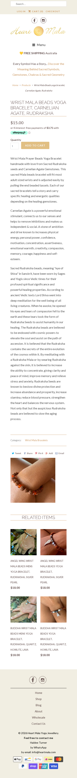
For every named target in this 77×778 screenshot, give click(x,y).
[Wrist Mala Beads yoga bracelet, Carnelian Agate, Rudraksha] (32, 480)
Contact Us (38, 723)
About (38, 711)
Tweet (18, 453)
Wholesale (38, 717)
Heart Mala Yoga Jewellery (43, 733)
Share (30, 453)
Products (25, 85)
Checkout (53, 11)
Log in (21, 11)
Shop (39, 699)
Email (61, 453)
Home (38, 692)
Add (51, 453)
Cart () (37, 11)
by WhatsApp (38, 747)
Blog (38, 705)
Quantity (15, 139)
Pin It (40, 453)
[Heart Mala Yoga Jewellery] (38, 31)
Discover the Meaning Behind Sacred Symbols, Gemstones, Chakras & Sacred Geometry (38, 69)
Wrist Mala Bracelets (36, 440)
